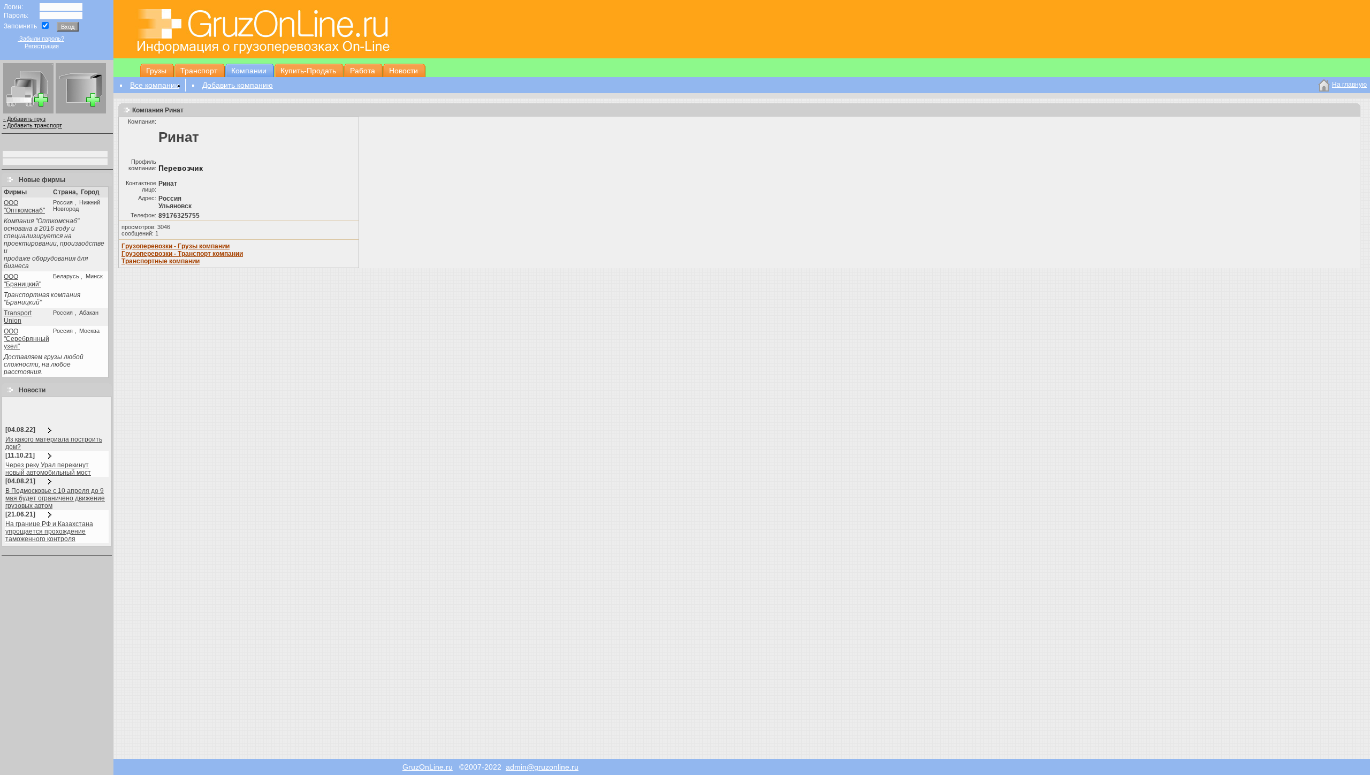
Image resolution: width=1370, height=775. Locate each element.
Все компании (154, 85)
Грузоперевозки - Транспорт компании (182, 253)
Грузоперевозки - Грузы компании (175, 246)
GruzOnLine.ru (427, 767)
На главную (1349, 84)
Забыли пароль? (41, 38)
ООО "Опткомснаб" (24, 206)
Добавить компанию (237, 85)
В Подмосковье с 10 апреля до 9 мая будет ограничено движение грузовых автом (55, 498)
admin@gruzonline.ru (542, 767)
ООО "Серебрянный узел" (26, 339)
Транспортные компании (160, 261)
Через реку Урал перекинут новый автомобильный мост (48, 468)
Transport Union (18, 316)
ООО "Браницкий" (22, 280)
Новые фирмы (39, 180)
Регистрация (42, 46)
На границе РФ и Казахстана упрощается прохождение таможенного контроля (49, 531)
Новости (29, 390)
